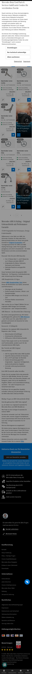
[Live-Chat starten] (27, 582)
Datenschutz (18, 61)
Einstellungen (12, 48)
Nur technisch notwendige (16, 52)
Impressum (26, 61)
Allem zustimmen (13, 57)
